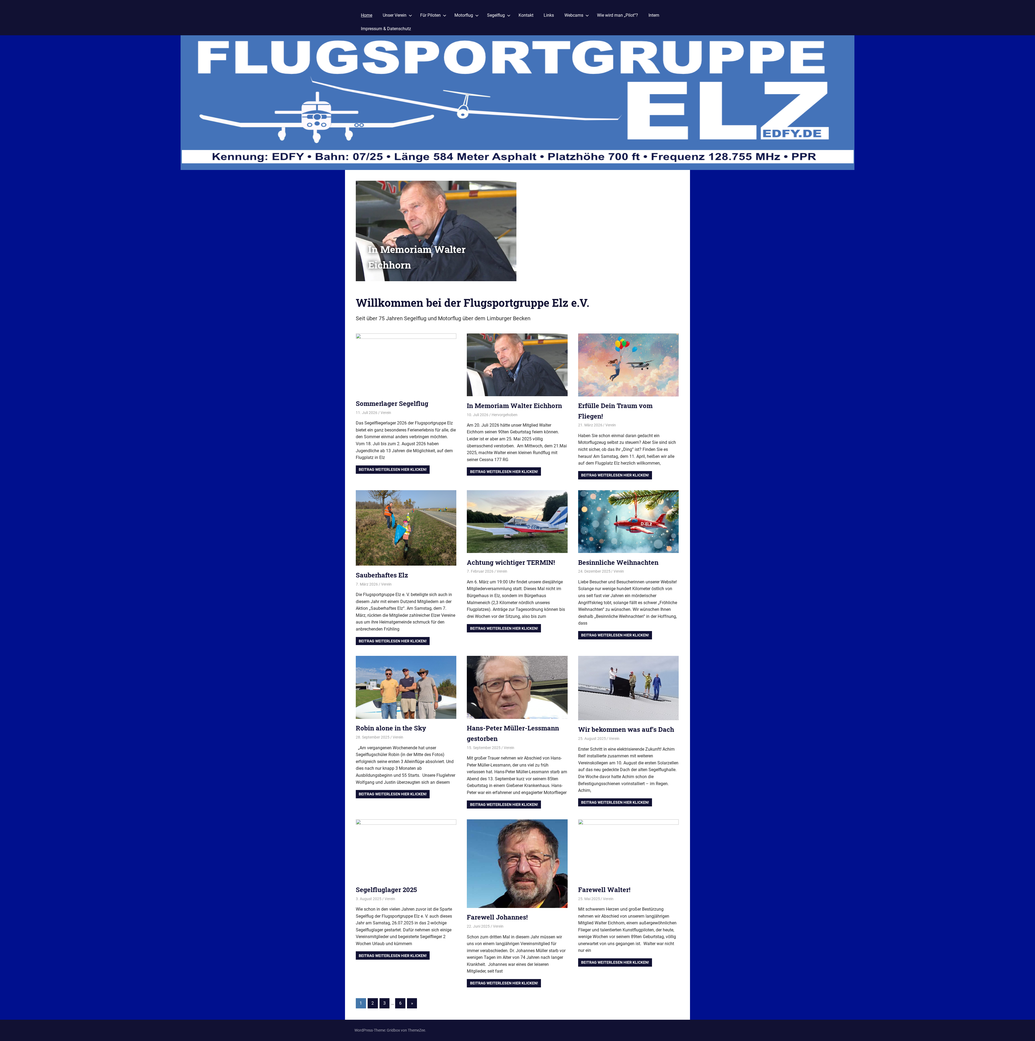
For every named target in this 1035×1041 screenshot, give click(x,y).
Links (549, 15)
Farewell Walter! (604, 889)
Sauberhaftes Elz (382, 575)
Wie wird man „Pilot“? (617, 15)
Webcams (573, 15)
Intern (653, 15)
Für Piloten (430, 15)
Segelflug (496, 15)
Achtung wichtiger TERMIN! (511, 562)
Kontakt (526, 15)
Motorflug (463, 15)
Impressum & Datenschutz (386, 28)
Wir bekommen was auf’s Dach (626, 729)
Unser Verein (394, 15)
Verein (386, 412)
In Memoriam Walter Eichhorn (514, 405)
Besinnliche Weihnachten (618, 562)
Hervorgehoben (505, 415)
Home (366, 15)
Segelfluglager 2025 (386, 889)
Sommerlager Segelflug (392, 403)
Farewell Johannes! (497, 917)
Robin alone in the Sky (391, 728)
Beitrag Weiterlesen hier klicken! (393, 469)
